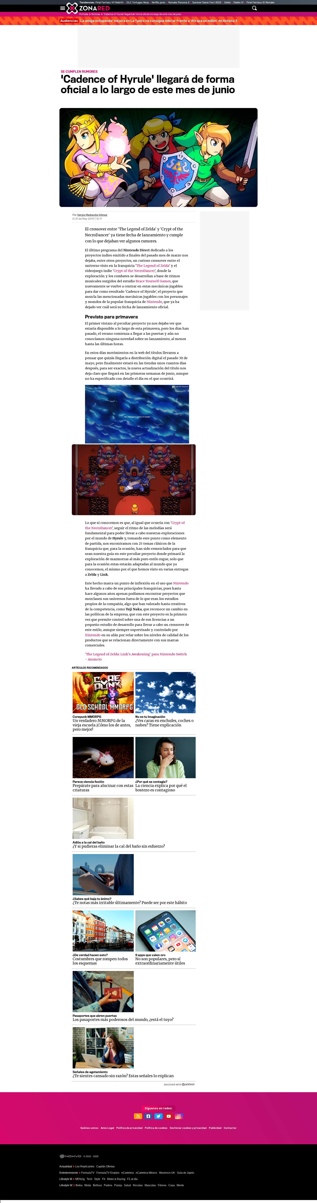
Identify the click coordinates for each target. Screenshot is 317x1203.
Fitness (162, 1185)
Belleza (97, 1185)
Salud (127, 1185)
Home (115, 8)
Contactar (230, 1128)
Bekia (79, 1185)
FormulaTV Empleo (107, 1172)
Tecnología (148, 8)
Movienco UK (167, 1172)
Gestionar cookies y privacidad (188, 1128)
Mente (180, 1185)
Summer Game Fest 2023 (206, 2)
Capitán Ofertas (105, 1166)
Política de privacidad (129, 1128)
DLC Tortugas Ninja (137, 2)
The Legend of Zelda (152, 266)
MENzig (80, 1179)
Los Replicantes (84, 1166)
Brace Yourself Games (153, 281)
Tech (89, 1179)
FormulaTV (87, 1172)
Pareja (118, 1185)
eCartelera (127, 1172)
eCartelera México (146, 1172)
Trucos (220, 8)
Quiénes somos (89, 1128)
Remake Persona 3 (178, 2)
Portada (83, 14)
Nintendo (154, 302)
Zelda (227, 2)
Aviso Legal (107, 1128)
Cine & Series (170, 8)
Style (97, 1179)
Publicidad (215, 1128)
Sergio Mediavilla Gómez (92, 215)
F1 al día (132, 1179)
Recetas (138, 1185)
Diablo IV (238, 2)
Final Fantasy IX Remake (260, 2)
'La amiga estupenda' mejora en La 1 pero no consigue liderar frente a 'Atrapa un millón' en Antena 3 (148, 21)
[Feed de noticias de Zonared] (138, 1116)
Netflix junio (158, 2)
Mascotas (150, 1185)
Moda (87, 1185)
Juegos (189, 8)
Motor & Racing (116, 1179)
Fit (103, 1179)
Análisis (204, 8)
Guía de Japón (185, 1172)
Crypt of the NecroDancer (134, 271)
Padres (108, 1185)
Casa (171, 1185)
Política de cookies (156, 1128)
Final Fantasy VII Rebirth (109, 2)
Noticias (129, 8)
